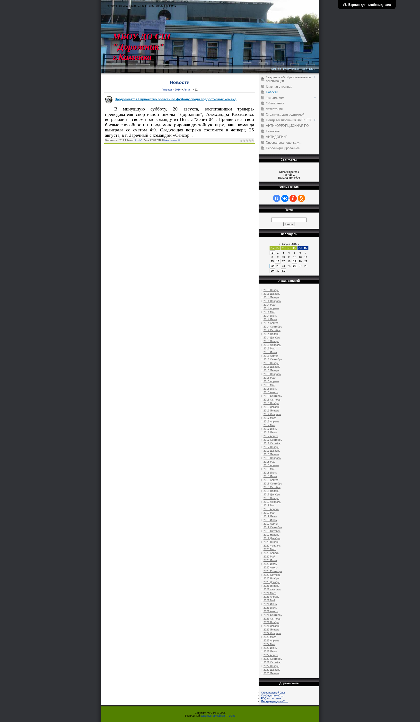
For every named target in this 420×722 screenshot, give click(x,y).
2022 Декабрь (271, 669)
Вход (304, 68)
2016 (178, 89)
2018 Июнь (270, 472)
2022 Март (269, 636)
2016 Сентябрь (272, 395)
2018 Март (269, 461)
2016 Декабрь (271, 406)
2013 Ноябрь (271, 290)
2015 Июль (270, 352)
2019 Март (269, 505)
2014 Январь (271, 297)
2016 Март (269, 377)
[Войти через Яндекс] (293, 198)
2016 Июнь (270, 388)
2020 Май (269, 556)
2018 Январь (271, 454)
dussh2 (138, 140)
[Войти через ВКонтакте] (285, 198)
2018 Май (269, 468)
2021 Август (270, 611)
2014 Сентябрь (272, 326)
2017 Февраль (272, 414)
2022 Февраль (272, 633)
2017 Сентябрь (272, 439)
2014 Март (269, 304)
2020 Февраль (272, 545)
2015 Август (270, 355)
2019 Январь (271, 498)
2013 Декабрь (271, 293)
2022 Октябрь (271, 662)
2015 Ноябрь (271, 363)
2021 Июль (270, 607)
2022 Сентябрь (272, 658)
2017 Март (269, 417)
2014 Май (269, 312)
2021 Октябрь (271, 618)
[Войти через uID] (276, 198)
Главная (276, 68)
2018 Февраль (272, 458)
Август (188, 89)
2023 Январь (271, 673)
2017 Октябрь (271, 443)
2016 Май (269, 385)
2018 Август (270, 479)
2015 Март (269, 348)
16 (277, 261)
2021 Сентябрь (272, 614)
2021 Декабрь (271, 625)
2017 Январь (271, 410)
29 (272, 270)
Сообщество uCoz (272, 695)
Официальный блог (273, 692)
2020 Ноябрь (271, 578)
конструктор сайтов (213, 715)
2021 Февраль (272, 589)
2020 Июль (270, 563)
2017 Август (270, 436)
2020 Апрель (271, 552)
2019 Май (269, 512)
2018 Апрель (271, 465)
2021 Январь (271, 585)
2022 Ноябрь (271, 666)
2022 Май (269, 644)
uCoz (232, 715)
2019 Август (270, 523)
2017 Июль (270, 432)
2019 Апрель (271, 509)
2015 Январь (271, 341)
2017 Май (269, 425)
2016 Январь (271, 370)
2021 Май (269, 600)
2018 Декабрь (271, 494)
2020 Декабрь (271, 582)
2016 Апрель (271, 381)
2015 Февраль (272, 344)
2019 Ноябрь (271, 534)
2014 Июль (270, 319)
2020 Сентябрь (272, 571)
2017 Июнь (270, 428)
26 (294, 266)
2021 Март (269, 593)
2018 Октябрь (271, 487)
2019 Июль (270, 520)
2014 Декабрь (271, 337)
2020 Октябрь (271, 574)
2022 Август (270, 655)
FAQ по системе (271, 698)
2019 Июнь (270, 516)
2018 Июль (270, 476)
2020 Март (269, 549)
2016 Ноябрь (271, 403)
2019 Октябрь (271, 531)
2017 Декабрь (271, 450)
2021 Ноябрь (271, 622)
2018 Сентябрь (272, 483)
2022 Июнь (270, 647)
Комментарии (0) (171, 140)
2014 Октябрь (271, 330)
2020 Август (270, 567)
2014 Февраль (272, 301)
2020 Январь (271, 541)
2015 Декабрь (271, 366)
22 (272, 266)
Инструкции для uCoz (274, 701)
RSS (312, 68)
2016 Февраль (272, 374)
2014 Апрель (271, 308)
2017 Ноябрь (271, 447)
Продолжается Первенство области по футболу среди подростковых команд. (176, 99)
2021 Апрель (271, 596)
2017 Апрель (271, 421)
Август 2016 (289, 244)
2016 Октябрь (271, 399)
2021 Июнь (270, 604)
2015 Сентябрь (272, 359)
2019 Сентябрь (272, 527)
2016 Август (270, 392)
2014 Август (270, 322)
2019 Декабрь (271, 538)
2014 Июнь (270, 315)
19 (294, 261)
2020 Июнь (270, 560)
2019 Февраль (272, 501)
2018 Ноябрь (271, 490)
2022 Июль (270, 651)
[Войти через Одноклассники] (301, 198)
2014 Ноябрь (271, 333)
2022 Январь (271, 629)
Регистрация (291, 68)
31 (283, 270)
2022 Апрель (271, 640)
